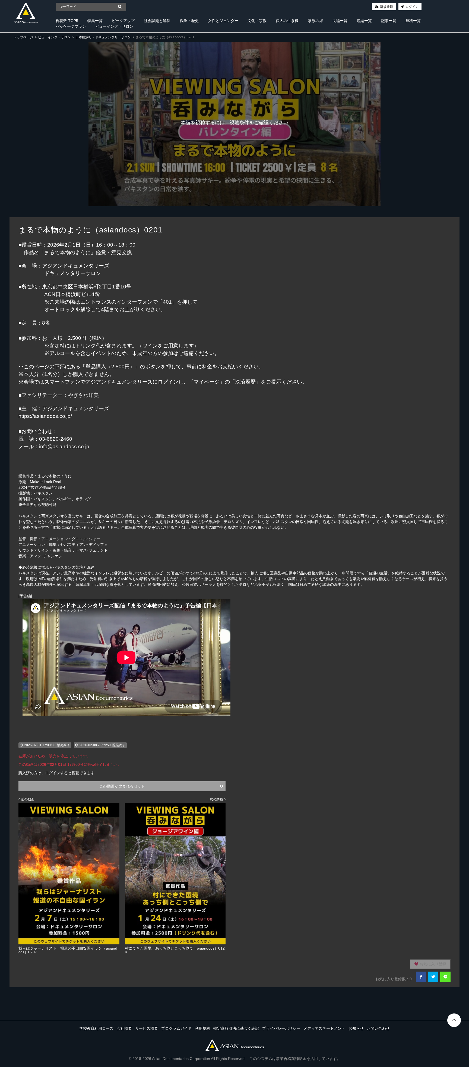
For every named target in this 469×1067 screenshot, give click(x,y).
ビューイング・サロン (114, 26)
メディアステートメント (324, 1028)
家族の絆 (315, 20)
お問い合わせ (378, 1028)
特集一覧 (95, 20)
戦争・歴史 (189, 20)
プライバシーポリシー (281, 1028)
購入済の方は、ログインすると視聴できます (56, 773)
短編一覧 (364, 20)
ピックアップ (123, 20)
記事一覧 (388, 20)
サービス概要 (146, 1028)
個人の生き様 (287, 20)
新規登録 (386, 7)
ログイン (412, 7)
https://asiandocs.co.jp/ (45, 416)
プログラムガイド (176, 1028)
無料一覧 (413, 20)
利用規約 (202, 1028)
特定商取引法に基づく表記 (236, 1028)
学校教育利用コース (96, 1028)
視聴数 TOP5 (67, 20)
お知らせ (356, 1028)
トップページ (23, 37)
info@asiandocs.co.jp (64, 446)
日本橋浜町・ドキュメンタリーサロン (103, 37)
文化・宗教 (257, 20)
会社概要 (124, 1028)
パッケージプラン (71, 26)
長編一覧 (339, 20)
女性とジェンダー (223, 20)
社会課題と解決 (157, 20)
